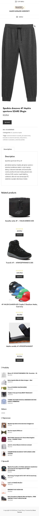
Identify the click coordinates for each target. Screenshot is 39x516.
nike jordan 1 (23, 137)
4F (11, 132)
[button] (19, 17)
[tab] (7, 149)
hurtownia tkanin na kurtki (14, 135)
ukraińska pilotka (20, 139)
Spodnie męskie (17, 132)
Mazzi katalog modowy (19, 11)
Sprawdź (7, 122)
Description (8, 149)
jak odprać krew (26, 135)
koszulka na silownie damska (11, 137)
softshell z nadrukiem (9, 139)
